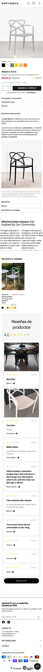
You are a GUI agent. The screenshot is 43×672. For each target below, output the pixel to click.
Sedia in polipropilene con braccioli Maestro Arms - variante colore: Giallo (10, 308)
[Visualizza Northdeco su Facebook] (3, 622)
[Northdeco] (10, 3)
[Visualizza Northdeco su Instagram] (8, 622)
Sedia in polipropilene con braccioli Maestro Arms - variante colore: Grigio (8, 308)
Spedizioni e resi (8, 102)
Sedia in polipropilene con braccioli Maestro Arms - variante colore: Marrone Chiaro (13, 308)
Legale (5, 646)
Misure (4, 206)
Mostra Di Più (21, 581)
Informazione (9, 641)
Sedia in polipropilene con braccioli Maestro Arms (7, 299)
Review (4, 106)
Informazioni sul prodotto (11, 98)
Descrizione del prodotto (11, 114)
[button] (3, 240)
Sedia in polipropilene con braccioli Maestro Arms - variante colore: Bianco (5, 308)
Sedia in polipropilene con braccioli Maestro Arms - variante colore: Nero (3, 308)
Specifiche (5, 202)
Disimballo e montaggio (10, 210)
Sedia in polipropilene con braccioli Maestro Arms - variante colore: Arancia (15, 308)
